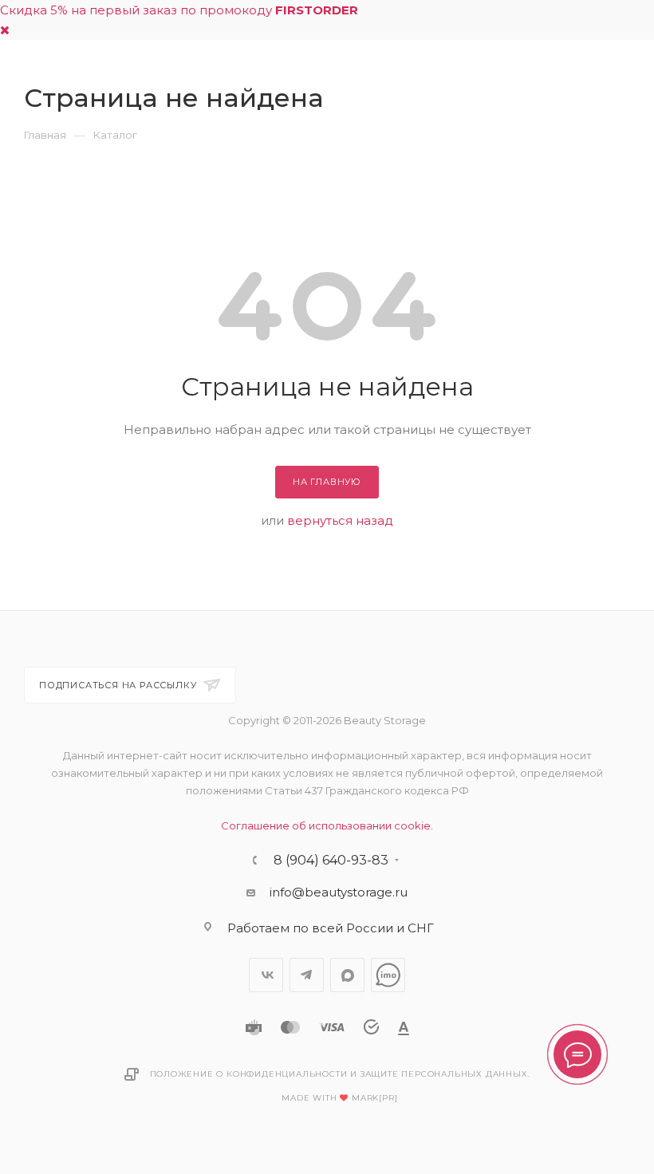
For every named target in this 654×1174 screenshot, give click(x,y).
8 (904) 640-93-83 (331, 860)
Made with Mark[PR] (339, 1098)
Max (347, 975)
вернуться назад (340, 520)
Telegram (307, 975)
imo (388, 975)
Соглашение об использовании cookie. (327, 825)
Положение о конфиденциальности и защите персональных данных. (340, 1074)
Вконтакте (266, 975)
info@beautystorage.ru (339, 892)
